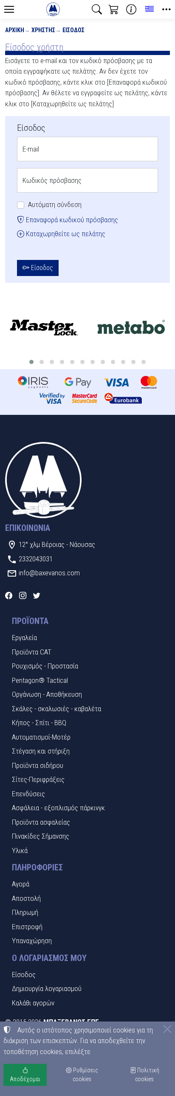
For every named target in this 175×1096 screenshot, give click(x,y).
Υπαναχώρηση (32, 940)
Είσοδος (73, 30)
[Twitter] (36, 595)
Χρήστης (43, 30)
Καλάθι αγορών (33, 1003)
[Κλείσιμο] (167, 1029)
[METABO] (131, 328)
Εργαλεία (24, 637)
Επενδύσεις (28, 794)
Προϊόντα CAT (31, 652)
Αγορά (20, 884)
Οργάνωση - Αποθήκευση (47, 694)
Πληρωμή (25, 912)
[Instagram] (22, 595)
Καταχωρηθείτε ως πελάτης (64, 233)
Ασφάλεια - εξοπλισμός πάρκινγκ (58, 807)
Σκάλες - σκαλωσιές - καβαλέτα (56, 708)
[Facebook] (8, 595)
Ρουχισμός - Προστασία (45, 666)
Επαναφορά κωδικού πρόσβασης (71, 219)
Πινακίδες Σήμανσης (40, 836)
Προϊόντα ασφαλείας (41, 822)
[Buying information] (131, 9)
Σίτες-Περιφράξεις (38, 779)
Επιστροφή (27, 926)
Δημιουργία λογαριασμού (47, 988)
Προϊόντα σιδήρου (37, 765)
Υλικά (20, 850)
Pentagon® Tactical (40, 680)
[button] (96, 9)
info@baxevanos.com (49, 573)
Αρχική (14, 30)
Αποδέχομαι (25, 1079)
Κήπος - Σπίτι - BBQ (39, 722)
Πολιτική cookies (147, 1074)
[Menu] (9, 9)
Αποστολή (26, 898)
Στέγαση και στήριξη (41, 751)
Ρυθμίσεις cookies (85, 1074)
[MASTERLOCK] (44, 328)
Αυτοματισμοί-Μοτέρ (41, 737)
